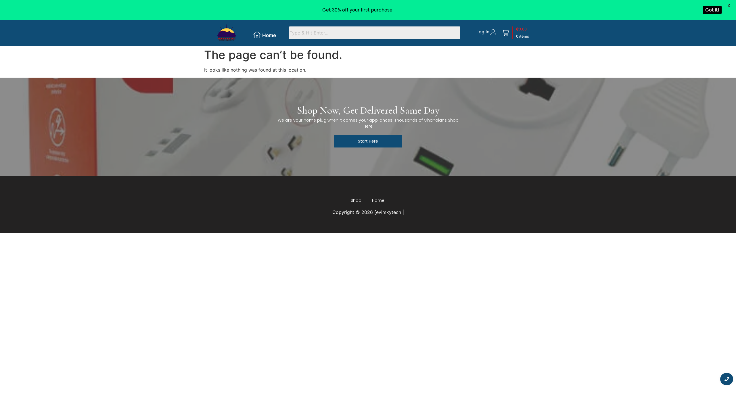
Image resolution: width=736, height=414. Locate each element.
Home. (378, 200)
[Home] (257, 35)
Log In (483, 31)
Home (269, 35)
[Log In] (493, 32)
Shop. (356, 200)
